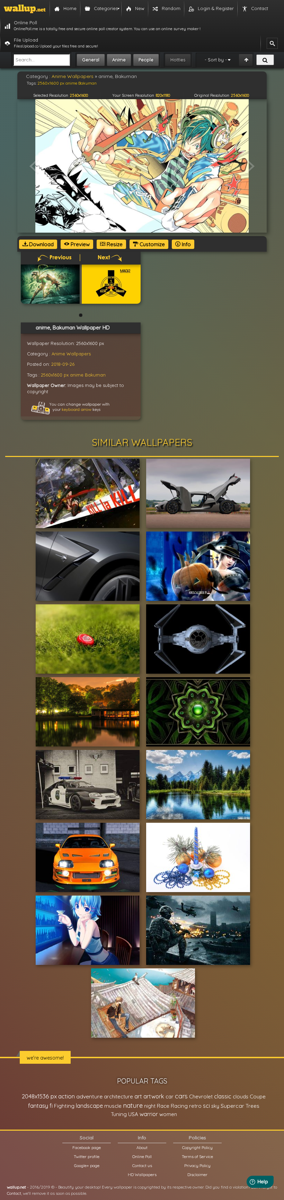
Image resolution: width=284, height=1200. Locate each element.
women (168, 1114)
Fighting (64, 1105)
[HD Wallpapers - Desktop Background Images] (25, 8)
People (146, 59)
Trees (252, 1106)
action (66, 1096)
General (90, 59)
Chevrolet (201, 1096)
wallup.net (16, 1187)
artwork (153, 1096)
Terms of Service (197, 1156)
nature (133, 1105)
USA (133, 1114)
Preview (79, 244)
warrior (149, 1114)
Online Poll (142, 1156)
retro (195, 1106)
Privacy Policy (197, 1165)
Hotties (177, 59)
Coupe (258, 1096)
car (170, 1096)
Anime (119, 59)
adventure (89, 1096)
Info (185, 244)
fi (51, 1105)
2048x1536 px (39, 1096)
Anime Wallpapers (71, 353)
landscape (89, 1105)
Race (163, 1106)
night (150, 1106)
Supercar (232, 1105)
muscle (113, 1106)
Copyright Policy (197, 1147)
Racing (179, 1106)
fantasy (38, 1105)
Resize (114, 244)
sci (206, 1105)
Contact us (142, 1165)
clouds (240, 1096)
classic (222, 1096)
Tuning (119, 1114)
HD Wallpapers (142, 1174)
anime (76, 375)
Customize (151, 244)
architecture (118, 1096)
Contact (14, 1193)
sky (215, 1106)
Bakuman (95, 375)
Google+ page (86, 1165)
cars (181, 1096)
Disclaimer (197, 1174)
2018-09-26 (62, 364)
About (142, 1147)
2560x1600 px (55, 375)
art (138, 1096)
